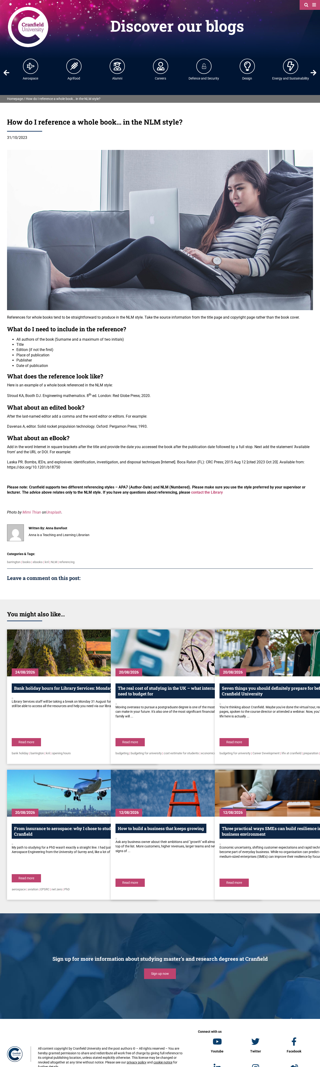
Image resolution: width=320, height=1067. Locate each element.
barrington (13, 562)
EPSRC (44, 889)
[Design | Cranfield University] (247, 66)
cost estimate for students (181, 753)
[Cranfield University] (28, 7)
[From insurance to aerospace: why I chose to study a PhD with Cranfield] (82, 793)
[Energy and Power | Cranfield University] (290, 66)
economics (208, 753)
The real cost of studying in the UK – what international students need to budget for (182, 691)
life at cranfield (291, 753)
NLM (54, 562)
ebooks (38, 562)
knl (47, 562)
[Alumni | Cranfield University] (117, 66)
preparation (310, 753)
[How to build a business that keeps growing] (186, 793)
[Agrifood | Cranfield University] (74, 66)
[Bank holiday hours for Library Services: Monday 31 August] (82, 652)
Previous (6, 72)
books (26, 562)
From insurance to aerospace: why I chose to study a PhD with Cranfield (75, 831)
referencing (66, 562)
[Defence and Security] (204, 66)
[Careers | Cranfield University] (160, 66)
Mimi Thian (31, 512)
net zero (57, 889)
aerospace (19, 889)
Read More (26, 742)
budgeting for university (146, 753)
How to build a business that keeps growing (161, 828)
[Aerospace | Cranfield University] (30, 66)
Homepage (15, 99)
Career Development (266, 753)
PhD (67, 889)
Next (313, 72)
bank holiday (20, 753)
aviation (33, 889)
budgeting (122, 753)
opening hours (61, 753)
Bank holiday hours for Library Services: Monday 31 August (73, 688)
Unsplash (53, 512)
